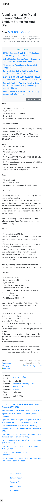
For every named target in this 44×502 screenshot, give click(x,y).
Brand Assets (15, 486)
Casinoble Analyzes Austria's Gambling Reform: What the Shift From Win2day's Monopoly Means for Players (22, 85)
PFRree (5, 4)
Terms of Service (17, 482)
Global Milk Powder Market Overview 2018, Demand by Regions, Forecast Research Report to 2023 (22, 428)
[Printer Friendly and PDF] (32, 365)
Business (15, 389)
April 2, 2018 (13, 32)
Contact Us (14, 491)
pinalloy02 (25, 32)
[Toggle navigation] (39, 4)
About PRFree (15, 474)
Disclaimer (22, 360)
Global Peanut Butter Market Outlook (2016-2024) (22, 410)
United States (17, 386)
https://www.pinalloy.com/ (23, 384)
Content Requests (32, 363)
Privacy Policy (16, 478)
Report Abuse (34, 360)
